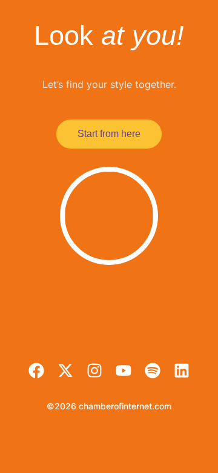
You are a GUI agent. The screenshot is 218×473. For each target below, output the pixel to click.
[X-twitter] (65, 370)
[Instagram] (94, 370)
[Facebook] (36, 370)
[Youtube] (123, 370)
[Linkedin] (182, 370)
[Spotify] (152, 370)
